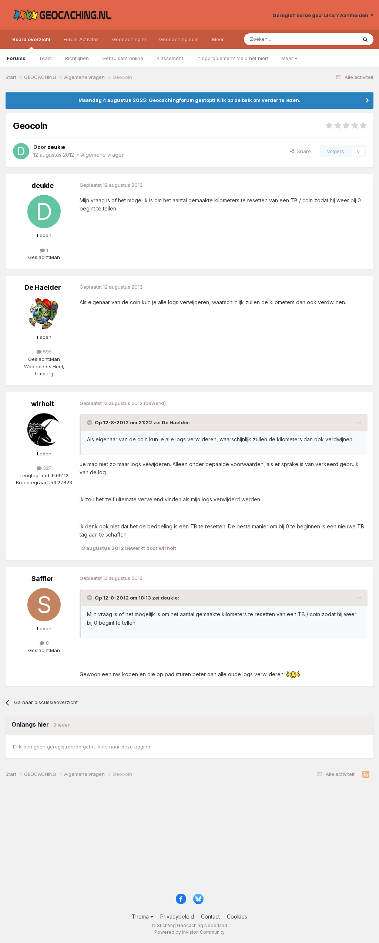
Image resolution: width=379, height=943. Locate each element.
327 (46, 468)
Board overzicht (31, 39)
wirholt (42, 404)
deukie (42, 185)
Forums (16, 58)
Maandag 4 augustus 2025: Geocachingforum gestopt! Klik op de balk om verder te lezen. (189, 100)
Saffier (42, 578)
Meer (288, 58)
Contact (210, 916)
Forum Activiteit (81, 39)
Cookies (237, 916)
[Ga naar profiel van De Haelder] (44, 313)
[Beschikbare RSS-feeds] (365, 774)
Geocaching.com (179, 39)
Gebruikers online (122, 58)
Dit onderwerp (331, 39)
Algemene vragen (103, 155)
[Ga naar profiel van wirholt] (44, 429)
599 (46, 352)
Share (302, 151)
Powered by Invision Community (189, 932)
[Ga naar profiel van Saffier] (44, 604)
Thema (141, 916)
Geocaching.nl (129, 39)
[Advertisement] (189, 838)
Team (45, 58)
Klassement (170, 58)
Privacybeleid (177, 916)
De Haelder (42, 287)
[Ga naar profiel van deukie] (21, 151)
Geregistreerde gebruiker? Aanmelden (321, 15)
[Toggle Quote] (90, 422)
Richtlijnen (77, 58)
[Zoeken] (365, 39)
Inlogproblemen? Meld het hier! (232, 58)
